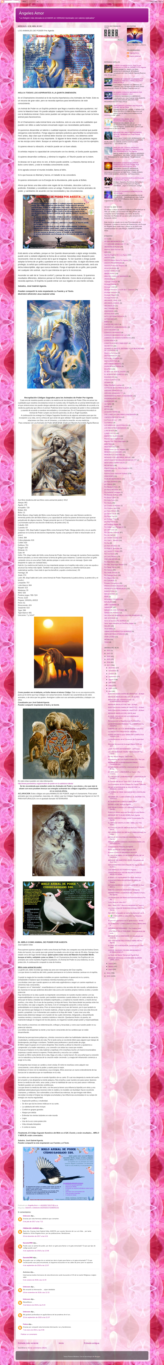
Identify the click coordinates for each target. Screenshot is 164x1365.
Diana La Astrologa (111, 353)
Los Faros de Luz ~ (111, 420)
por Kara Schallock (111, 481)
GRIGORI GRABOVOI (112, 390)
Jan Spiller (108, 404)
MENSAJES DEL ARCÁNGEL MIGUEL (117, 457)
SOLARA (107, 626)
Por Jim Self (108, 535)
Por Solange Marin (110, 575)
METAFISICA (109, 465)
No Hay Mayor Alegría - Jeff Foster (120, 756)
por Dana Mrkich (110, 511)
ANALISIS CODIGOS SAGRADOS (116, 276)
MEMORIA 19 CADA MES (113, 452)
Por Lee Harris (109, 554)
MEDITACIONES (110, 447)
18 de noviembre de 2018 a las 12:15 (36, 1292)
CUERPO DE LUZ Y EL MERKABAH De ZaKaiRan (125, 729)
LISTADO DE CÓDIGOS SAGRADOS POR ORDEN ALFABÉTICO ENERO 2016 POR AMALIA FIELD (128, 80)
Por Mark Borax (109, 562)
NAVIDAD (107, 471)
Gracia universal (135, 56)
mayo (111, 688)
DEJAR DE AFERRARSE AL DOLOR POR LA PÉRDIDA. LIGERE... (124, 788)
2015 (109, 976)
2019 (109, 659)
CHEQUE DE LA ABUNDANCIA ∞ (116, 327)
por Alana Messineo (111, 489)
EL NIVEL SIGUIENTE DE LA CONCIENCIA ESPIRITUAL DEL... (123, 717)
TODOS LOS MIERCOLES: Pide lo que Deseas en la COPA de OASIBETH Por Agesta (129, 66)
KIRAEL (107, 407)
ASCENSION (108, 311)
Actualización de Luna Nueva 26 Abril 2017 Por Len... (127, 759)
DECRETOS (108, 346)
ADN (106, 252)
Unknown (26, 1216)
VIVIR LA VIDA (109, 637)
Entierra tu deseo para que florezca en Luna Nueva (126, 812)
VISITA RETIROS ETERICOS (114, 634)
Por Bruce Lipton (110, 497)
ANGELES (108, 279)
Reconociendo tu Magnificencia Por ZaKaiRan (124, 721)
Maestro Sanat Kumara (112, 439)
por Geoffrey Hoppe (111, 524)
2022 (109, 650)
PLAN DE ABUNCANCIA (112, 479)
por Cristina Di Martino (112, 505)
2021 (109, 653)
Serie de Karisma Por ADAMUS (115, 621)
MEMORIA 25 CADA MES (113, 455)
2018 (109, 662)
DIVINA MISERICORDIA (112, 366)
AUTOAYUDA (109, 319)
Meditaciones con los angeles (114, 449)
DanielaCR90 (28, 1243)
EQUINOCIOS (109, 377)
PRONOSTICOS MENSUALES (115, 588)
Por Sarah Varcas (110, 567)
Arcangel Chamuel (110, 281)
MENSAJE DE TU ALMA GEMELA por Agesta (124, 815)
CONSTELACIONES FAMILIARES (116, 343)
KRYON (107, 409)
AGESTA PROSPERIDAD (113, 263)
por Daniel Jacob (110, 514)
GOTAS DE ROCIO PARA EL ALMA (116, 388)
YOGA (106, 642)
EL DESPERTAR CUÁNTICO (114, 374)
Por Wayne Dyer (110, 578)
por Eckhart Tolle (110, 519)
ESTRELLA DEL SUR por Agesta (119, 804)
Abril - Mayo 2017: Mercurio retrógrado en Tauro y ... (126, 905)
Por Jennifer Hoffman (111, 532)
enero (111, 969)
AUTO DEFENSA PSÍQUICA (114, 316)
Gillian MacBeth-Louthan (113, 385)
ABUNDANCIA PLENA (112, 247)
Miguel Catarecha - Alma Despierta (116, 468)
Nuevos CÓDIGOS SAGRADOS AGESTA (122, 852)
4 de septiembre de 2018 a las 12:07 (36, 1265)
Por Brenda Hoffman (111, 495)
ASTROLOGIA (109, 314)
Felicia (25, 1324)
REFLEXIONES (109, 594)
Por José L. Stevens (111, 540)
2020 (109, 656)
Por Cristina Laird (110, 508)
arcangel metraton (110, 292)
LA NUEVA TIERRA (111, 412)
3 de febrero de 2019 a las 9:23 (34, 1305)
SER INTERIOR (109, 618)
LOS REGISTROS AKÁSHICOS (115, 428)
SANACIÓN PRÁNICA (112, 613)
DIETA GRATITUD (110, 361)
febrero (111, 966)
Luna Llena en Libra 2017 (117, 902)
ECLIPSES (108, 369)
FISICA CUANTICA (111, 380)
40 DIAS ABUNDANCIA (112, 241)
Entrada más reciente (28, 1343)
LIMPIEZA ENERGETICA (113, 417)
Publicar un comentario (29, 1334)
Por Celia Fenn (109, 500)
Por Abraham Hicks (111, 487)
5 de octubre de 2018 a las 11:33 (34, 1280)
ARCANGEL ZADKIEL (112, 303)
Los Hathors (108, 423)
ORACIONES (109, 476)
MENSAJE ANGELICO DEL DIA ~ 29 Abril (122, 704)
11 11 (106, 239)
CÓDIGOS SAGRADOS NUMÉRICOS (45, 1208)
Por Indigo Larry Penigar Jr (113, 527)
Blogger (97, 1356)
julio (110, 682)
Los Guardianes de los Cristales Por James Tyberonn (127, 784)
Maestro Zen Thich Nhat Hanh (115, 441)
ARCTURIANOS (110, 308)
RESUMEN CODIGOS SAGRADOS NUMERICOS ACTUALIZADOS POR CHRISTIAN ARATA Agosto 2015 (126, 164)
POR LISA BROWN (111, 559)
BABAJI (107, 322)
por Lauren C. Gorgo (111, 551)
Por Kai (106, 543)
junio (110, 685)
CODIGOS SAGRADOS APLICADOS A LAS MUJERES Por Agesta (128, 179)
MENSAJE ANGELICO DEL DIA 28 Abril (122, 713)
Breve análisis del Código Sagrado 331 (122, 849)
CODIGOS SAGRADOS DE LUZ (115, 335)
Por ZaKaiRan (109, 580)
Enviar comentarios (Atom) (37, 1348)
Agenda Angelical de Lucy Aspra (115, 255)
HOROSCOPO (109, 401)
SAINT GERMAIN (110, 605)
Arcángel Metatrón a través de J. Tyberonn (119, 290)
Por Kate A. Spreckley (112, 548)
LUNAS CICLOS (110, 433)
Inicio (61, 1343)
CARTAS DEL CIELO (111, 324)
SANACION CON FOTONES (114, 610)
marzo (111, 963)
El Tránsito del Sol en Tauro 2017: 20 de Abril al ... (125, 781)
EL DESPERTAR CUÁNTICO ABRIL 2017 (122, 801)
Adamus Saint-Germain (112, 249)
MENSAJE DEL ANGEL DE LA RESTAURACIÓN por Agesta (123, 120)
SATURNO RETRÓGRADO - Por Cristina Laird (124, 928)
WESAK (107, 639)
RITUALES (108, 602)
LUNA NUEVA (109, 431)
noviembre (112, 671)
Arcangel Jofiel (109, 287)
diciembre (112, 668)
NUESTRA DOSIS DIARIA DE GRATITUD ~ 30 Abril (126, 694)
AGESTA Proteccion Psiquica (114, 265)
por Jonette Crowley (111, 538)
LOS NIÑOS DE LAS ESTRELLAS (116, 425)
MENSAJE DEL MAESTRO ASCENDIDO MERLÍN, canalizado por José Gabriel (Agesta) (127, 134)
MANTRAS (108, 444)
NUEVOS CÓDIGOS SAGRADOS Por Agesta (124, 890)
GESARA (107, 382)
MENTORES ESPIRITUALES (114, 463)
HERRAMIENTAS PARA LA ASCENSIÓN (118, 396)
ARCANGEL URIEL (111, 300)
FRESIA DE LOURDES (31, 1228)
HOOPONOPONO (110, 398)
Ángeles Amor (31, 13)
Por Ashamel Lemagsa (112, 492)
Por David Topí (109, 516)
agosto (111, 679)
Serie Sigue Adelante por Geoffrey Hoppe (119, 623)
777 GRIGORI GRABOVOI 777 (115, 244)
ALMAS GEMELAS (110, 271)
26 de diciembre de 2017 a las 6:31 (35, 1236)
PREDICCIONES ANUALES (114, 586)
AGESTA (28, 1208)
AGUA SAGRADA (110, 268)
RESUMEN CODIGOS (112, 599)
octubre (111, 674)
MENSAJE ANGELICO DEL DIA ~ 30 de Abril (123, 697)
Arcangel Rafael (110, 298)
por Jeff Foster (109, 530)
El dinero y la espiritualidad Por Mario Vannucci (124, 877)
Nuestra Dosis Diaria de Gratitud (115, 473)
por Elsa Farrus (109, 522)
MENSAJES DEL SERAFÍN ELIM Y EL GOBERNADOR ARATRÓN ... (121, 700)
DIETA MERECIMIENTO (112, 364)
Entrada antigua (91, 1343)
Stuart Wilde (108, 629)
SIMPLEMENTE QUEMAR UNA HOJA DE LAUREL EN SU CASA (127, 106)
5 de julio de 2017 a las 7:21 (33, 1221)
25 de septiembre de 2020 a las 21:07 (36, 1317)
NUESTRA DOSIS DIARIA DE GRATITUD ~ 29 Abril (126, 707)
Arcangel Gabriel (110, 284)
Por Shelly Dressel (110, 572)
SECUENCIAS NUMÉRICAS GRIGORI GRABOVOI (122, 615)
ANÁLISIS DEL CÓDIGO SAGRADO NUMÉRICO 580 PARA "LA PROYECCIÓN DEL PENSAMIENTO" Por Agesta (128, 149)
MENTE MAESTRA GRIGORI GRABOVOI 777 (120, 460)
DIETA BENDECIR (110, 356)
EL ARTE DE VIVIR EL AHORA (115, 372)
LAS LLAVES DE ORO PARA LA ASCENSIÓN (120, 414)
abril (110, 691)
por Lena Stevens (110, 556)
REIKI (106, 597)
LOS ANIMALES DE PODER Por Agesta (122, 870)
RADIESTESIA (109, 591)
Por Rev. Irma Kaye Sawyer (114, 564)
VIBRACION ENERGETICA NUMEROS (118, 631)
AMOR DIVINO (109, 273)
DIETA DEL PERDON (111, 358)
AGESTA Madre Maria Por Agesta (116, 260)
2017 (109, 665)
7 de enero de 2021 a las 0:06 (33, 1330)
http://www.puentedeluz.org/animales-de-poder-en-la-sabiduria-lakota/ (45, 783)
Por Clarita (108, 503)
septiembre (113, 676)
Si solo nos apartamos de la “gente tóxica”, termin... (126, 920)
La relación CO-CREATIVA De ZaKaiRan (122, 731)
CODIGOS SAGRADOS (112, 332)
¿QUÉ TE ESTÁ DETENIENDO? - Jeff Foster (124, 749)
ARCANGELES (109, 306)
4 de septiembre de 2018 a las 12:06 (36, 1251)
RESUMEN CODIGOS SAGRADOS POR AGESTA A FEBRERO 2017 (127, 93)
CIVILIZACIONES (110, 330)
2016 (109, 973)
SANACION (108, 607)
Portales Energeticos (111, 583)
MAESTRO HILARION (112, 436)
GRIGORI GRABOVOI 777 (113, 393)
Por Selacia (108, 570)
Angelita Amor (134, 53)
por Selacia (108, 484)
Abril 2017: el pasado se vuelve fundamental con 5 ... (127, 913)
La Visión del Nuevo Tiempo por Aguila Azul (123, 955)
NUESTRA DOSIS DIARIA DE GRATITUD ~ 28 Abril (126, 710)
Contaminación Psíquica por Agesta (120, 847)
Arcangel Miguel (110, 295)
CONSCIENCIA (109, 340)
